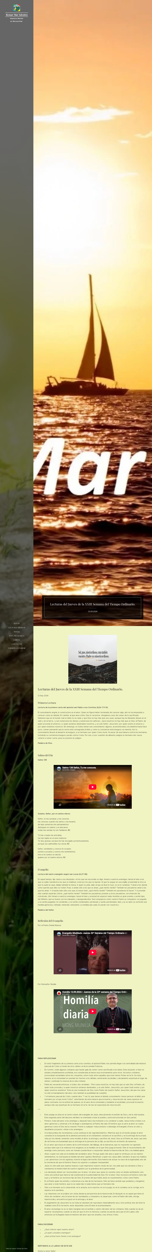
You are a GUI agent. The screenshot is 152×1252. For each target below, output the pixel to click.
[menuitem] (17, 623)
